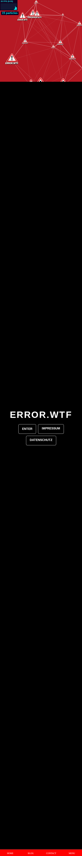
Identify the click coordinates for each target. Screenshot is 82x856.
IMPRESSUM (51, 428)
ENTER (27, 429)
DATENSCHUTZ (41, 440)
